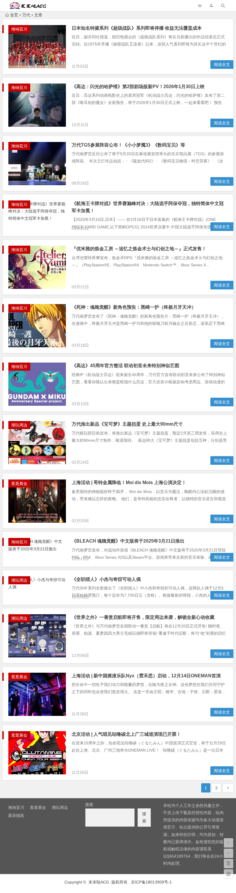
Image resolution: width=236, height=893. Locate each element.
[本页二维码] (228, 874)
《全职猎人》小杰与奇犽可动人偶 (106, 579)
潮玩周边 (19, 425)
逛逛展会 (19, 483)
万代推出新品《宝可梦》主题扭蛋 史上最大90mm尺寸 (127, 424)
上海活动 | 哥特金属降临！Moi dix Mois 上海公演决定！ (129, 482)
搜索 (89, 804)
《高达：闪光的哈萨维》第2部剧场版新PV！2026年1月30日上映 (138, 86)
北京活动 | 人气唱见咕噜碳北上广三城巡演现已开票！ (126, 734)
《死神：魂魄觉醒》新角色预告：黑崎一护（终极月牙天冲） (134, 307)
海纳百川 (19, 29)
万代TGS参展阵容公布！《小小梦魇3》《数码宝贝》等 (128, 145)
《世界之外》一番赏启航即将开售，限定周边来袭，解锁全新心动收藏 (143, 617)
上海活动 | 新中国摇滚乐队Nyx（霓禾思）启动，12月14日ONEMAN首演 (146, 675)
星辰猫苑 (16, 815)
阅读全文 (222, 64)
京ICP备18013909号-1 (151, 882)
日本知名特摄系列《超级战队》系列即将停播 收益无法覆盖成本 (137, 28)
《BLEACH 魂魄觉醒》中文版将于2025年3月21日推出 (128, 541)
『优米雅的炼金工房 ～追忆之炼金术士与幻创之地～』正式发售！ (139, 248)
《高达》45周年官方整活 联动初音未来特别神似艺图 (125, 365)
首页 (14, 15)
